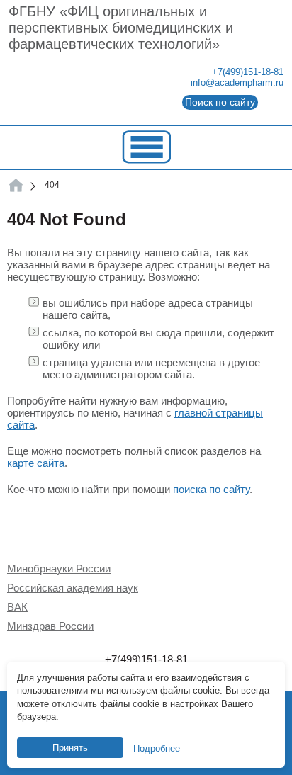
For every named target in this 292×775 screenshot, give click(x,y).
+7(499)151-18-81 (247, 72)
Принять (70, 747)
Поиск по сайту (220, 102)
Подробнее (156, 748)
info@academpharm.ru (237, 82)
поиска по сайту (211, 489)
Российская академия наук (72, 588)
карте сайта (35, 463)
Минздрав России (50, 626)
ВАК (17, 607)
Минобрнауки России (59, 568)
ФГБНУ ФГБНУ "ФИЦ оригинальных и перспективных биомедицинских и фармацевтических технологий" (16, 185)
